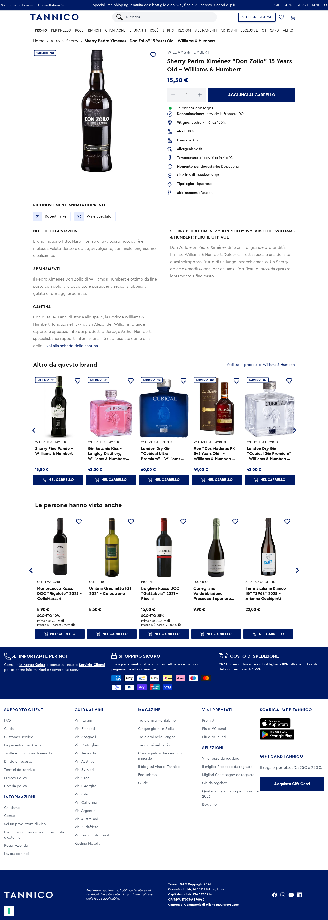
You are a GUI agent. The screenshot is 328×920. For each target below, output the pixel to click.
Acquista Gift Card (292, 784)
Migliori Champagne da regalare (228, 775)
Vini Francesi (85, 729)
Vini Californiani (87, 802)
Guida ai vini (89, 710)
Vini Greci (82, 778)
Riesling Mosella (87, 843)
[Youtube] (291, 895)
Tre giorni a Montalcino (157, 720)
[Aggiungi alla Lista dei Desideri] (79, 521)
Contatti (10, 816)
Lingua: (49, 5)
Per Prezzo (61, 30)
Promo (41, 30)
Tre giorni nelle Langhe (157, 737)
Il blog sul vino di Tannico (159, 767)
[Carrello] (292, 17)
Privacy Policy (15, 778)
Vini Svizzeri (84, 770)
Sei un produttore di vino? (25, 824)
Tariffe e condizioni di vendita (28, 753)
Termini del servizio (19, 770)
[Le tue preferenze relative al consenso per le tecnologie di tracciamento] (9, 911)
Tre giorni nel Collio (154, 745)
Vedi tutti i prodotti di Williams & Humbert (261, 365)
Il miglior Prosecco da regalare (227, 767)
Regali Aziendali (16, 845)
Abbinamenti (206, 30)
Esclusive (249, 30)
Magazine (149, 710)
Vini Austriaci (85, 761)
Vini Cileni (82, 794)
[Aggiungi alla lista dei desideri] (153, 54)
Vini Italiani (83, 720)
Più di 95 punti (214, 737)
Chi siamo (12, 808)
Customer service (18, 737)
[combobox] (169, 17)
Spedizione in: (15, 5)
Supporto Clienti (24, 710)
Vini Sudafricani (87, 827)
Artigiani (229, 30)
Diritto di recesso (18, 761)
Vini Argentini (85, 811)
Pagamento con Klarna (22, 745)
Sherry (72, 41)
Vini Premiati (217, 710)
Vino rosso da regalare (220, 758)
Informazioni (20, 797)
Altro (288, 30)
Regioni (184, 30)
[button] (281, 17)
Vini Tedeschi (85, 753)
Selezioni (213, 748)
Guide (143, 783)
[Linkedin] (299, 895)
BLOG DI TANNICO (311, 5)
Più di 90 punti (214, 729)
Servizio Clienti (92, 665)
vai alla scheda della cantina (72, 346)
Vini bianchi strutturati (92, 835)
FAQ (7, 720)
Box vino (209, 805)
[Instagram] (283, 895)
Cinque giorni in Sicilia (156, 729)
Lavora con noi (16, 854)
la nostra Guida (32, 665)
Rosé (154, 30)
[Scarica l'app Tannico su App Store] (275, 723)
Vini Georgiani (86, 786)
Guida (9, 729)
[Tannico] (54, 17)
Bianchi (94, 30)
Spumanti (138, 30)
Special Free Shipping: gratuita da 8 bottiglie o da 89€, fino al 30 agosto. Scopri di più (164, 5)
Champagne (115, 30)
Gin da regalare (214, 783)
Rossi (79, 30)
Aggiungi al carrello (251, 95)
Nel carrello (61, 480)
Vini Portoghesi (87, 745)
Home (38, 41)
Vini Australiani (86, 819)
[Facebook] (275, 895)
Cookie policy (15, 786)
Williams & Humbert (188, 52)
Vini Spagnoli (85, 737)
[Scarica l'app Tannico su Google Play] (277, 734)
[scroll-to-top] (317, 895)
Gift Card (283, 5)
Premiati (208, 720)
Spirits (168, 30)
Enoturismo (147, 775)
